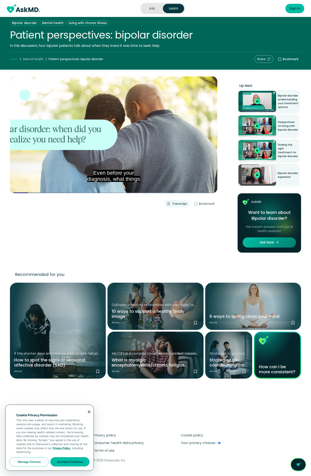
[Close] (89, 411)
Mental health (52, 23)
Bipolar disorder (24, 23)
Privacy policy (104, 435)
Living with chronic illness (88, 23)
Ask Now (267, 242)
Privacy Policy (61, 448)
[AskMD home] (23, 8)
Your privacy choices (198, 442)
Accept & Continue (70, 462)
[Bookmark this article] (98, 371)
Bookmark (291, 59)
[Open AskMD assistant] (298, 464)
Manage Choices (29, 462)
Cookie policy (192, 435)
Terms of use (103, 450)
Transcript (179, 204)
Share (261, 59)
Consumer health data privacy (118, 442)
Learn (14, 59)
